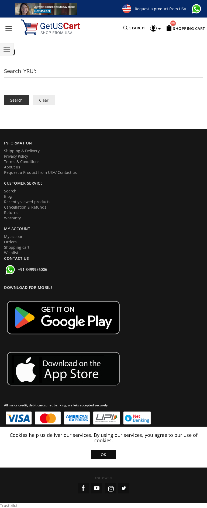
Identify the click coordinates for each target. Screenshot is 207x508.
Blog (8, 196)
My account (14, 236)
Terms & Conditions (22, 161)
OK (103, 454)
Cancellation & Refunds (25, 207)
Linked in (123, 488)
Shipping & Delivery (22, 150)
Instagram (110, 488)
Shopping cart (16, 247)
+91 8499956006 (32, 269)
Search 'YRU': (20, 71)
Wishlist (11, 252)
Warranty (12, 217)
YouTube (96, 488)
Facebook (83, 488)
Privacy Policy (16, 156)
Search (10, 190)
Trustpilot (9, 505)
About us (12, 167)
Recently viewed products (27, 201)
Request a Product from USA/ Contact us (40, 172)
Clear (44, 100)
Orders (10, 241)
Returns (11, 212)
